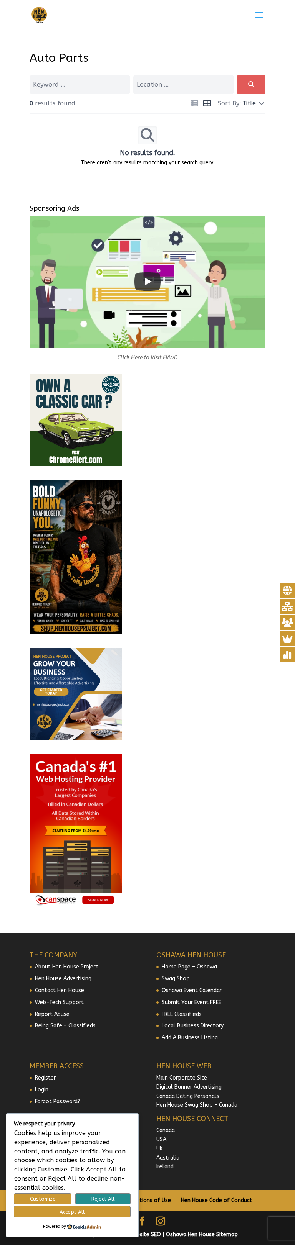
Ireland (165, 1166)
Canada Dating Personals (187, 1096)
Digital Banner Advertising (189, 1087)
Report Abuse (52, 1014)
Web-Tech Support (59, 1002)
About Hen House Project (67, 966)
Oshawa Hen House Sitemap (202, 1234)
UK (159, 1148)
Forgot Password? (57, 1101)
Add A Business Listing (190, 1037)
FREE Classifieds (182, 1014)
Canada (165, 1130)
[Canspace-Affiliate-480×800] (76, 906)
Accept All (72, 1212)
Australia (167, 1158)
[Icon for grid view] (207, 104)
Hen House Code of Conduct (216, 1200)
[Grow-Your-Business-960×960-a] (76, 738)
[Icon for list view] (194, 104)
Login (41, 1089)
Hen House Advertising (63, 978)
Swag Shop (176, 978)
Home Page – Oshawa (189, 966)
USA (161, 1139)
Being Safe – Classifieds (65, 1025)
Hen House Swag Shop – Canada (196, 1105)
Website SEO (145, 1234)
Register (45, 1078)
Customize (43, 1199)
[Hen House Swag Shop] (76, 632)
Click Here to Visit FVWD (147, 357)
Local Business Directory (193, 1025)
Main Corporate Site (181, 1078)
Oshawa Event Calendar (192, 990)
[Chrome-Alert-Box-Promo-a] (76, 464)
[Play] (147, 281)
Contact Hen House (59, 990)
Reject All (102, 1199)
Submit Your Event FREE (191, 1002)
